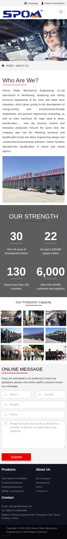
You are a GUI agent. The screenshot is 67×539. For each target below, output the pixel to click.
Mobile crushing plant (13, 491)
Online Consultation (54, 3)
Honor (39, 487)
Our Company (43, 478)
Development (43, 482)
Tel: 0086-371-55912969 (14, 510)
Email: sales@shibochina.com (17, 506)
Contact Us (41, 491)
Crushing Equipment (12, 482)
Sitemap (6, 535)
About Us (22, 65)
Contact (8, 497)
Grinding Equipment (12, 487)
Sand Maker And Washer (14, 478)
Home (9, 65)
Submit (16, 457)
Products (9, 469)
